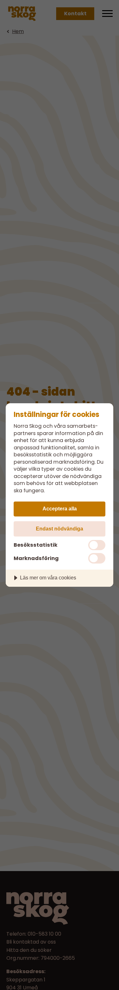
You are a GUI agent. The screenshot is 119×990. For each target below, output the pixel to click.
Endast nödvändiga (59, 528)
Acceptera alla (60, 508)
